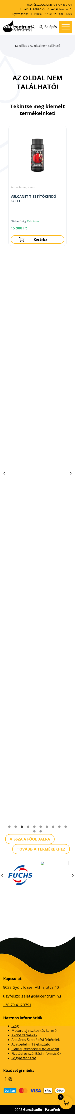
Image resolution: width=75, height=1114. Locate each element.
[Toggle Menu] (65, 26)
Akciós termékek (24, 1035)
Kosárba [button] (40, 239)
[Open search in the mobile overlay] (33, 26)
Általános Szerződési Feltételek (35, 1039)
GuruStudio (32, 1109)
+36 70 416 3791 (62, 4)
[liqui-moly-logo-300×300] (55, 875)
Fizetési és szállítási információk (36, 1053)
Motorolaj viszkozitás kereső (34, 1030)
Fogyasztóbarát (23, 1058)
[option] (37, 187)
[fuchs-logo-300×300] (20, 875)
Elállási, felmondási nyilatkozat (35, 1049)
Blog (15, 1026)
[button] (4, 473)
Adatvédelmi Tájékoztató (30, 1044)
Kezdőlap (21, 46)
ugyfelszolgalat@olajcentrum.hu (32, 996)
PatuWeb (52, 1109)
